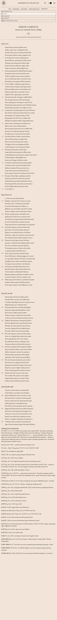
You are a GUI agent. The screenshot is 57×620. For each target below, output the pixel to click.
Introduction (7, 11)
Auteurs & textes (16, 8)
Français (6, 18)
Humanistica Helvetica (28, 3)
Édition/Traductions (11, 20)
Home (9, 8)
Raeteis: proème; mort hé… (34, 8)
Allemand (6, 16)
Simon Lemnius (24, 8)
